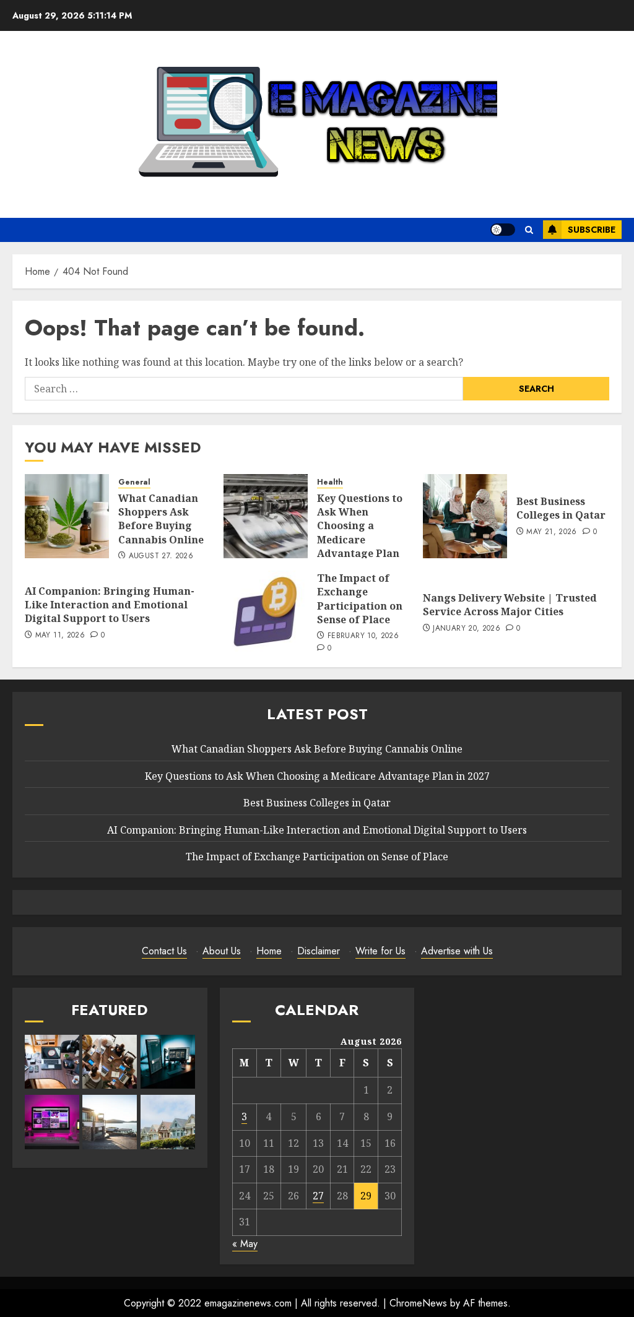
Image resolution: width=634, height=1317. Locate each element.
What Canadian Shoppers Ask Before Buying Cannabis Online (161, 518)
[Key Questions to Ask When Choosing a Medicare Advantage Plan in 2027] (266, 516)
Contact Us (164, 951)
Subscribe (591, 229)
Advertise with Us (457, 951)
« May (245, 1244)
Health (330, 482)
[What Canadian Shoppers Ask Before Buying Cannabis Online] (67, 516)
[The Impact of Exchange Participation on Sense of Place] (266, 613)
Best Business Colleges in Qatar (561, 508)
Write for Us (380, 951)
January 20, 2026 (466, 629)
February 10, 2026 (363, 636)
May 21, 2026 (551, 532)
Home (269, 951)
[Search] (529, 230)
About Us (221, 951)
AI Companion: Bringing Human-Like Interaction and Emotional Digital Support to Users (109, 605)
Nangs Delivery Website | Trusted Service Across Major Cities (510, 604)
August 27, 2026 (161, 556)
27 (318, 1196)
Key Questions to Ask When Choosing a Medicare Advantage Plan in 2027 (359, 532)
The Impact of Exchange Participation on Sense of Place (359, 598)
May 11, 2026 (60, 636)
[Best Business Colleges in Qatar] (465, 516)
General (134, 482)
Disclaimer (318, 951)
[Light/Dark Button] (502, 229)
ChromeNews (418, 1303)
